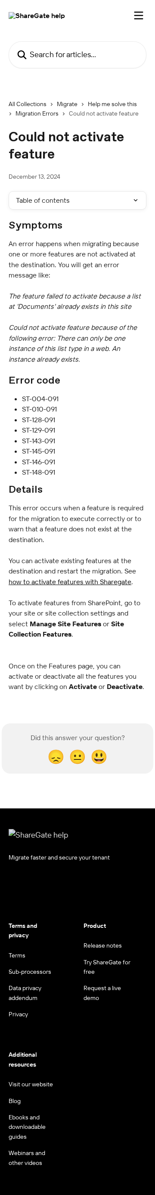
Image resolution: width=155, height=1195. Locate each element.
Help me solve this (112, 104)
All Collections (27, 104)
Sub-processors (30, 972)
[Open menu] (138, 15)
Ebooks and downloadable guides (27, 1126)
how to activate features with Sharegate (70, 581)
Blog (15, 1101)
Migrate (67, 104)
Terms (17, 955)
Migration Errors (37, 113)
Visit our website (31, 1084)
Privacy (18, 1014)
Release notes (103, 945)
